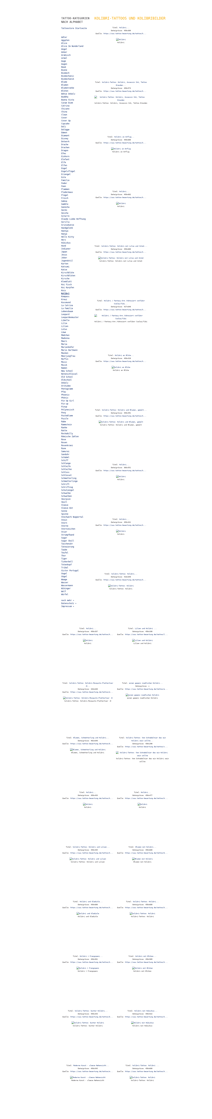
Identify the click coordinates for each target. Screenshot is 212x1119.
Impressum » (67, 606)
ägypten (65, 40)
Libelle (65, 320)
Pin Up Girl (67, 401)
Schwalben (66, 496)
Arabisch (66, 55)
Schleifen (66, 469)
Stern (64, 523)
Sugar (64, 538)
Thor (63, 556)
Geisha (64, 213)
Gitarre (65, 216)
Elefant (65, 159)
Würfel (64, 594)
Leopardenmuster (70, 317)
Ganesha (65, 207)
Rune (63, 448)
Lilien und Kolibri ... (146, 628)
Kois (63, 290)
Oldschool (66, 380)
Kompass (65, 296)
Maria (64, 344)
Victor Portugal (70, 570)
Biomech (65, 73)
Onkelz (64, 383)
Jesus (64, 255)
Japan (64, 252)
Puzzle (64, 418)
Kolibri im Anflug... (124, 137)
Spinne (64, 514)
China (64, 112)
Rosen (64, 442)
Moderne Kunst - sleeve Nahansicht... (91, 1065)
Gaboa (64, 201)
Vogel (64, 573)
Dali (63, 126)
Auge (63, 61)
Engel (64, 168)
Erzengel (66, 174)
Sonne (64, 511)
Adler (64, 37)
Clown (64, 115)
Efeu (63, 153)
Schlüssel (66, 475)
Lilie (64, 323)
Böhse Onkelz (68, 94)
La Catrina (67, 305)
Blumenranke (67, 88)
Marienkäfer (67, 347)
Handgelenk (67, 228)
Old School (67, 377)
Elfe (63, 162)
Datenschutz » (68, 603)
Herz (63, 240)
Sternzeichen (68, 529)
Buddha (64, 97)
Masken (64, 353)
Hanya (64, 234)
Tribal (64, 567)
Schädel (65, 457)
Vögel (64, 576)
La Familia (67, 308)
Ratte (64, 430)
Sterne (64, 526)
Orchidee (66, 386)
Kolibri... (124, 27)
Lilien (64, 326)
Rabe (63, 421)
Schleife (66, 466)
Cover (64, 118)
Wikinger (66, 588)
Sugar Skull (67, 541)
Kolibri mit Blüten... (145, 956)
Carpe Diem (67, 103)
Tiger (64, 559)
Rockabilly (67, 433)
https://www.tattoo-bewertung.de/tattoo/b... (91, 744)
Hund (63, 246)
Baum (63, 67)
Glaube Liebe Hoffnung (73, 219)
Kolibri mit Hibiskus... (145, 1011)
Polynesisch (67, 410)
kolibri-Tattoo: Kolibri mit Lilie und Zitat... (124, 246)
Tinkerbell (67, 561)
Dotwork (65, 141)
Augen (64, 64)
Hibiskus (66, 243)
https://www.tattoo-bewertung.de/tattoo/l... (146, 634)
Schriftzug (67, 487)
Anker (64, 52)
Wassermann (67, 585)
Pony (63, 413)
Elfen (64, 165)
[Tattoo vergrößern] (121, 39)
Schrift (65, 484)
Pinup (64, 407)
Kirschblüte (67, 272)
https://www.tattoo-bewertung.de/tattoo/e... (146, 689)
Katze (64, 269)
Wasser (64, 582)
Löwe (63, 332)
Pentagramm (67, 389)
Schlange (66, 463)
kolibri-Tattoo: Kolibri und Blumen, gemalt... (124, 410)
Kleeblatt (66, 281)
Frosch (64, 198)
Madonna (65, 338)
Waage (64, 579)
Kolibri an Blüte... (124, 355)
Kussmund (66, 302)
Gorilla (65, 222)
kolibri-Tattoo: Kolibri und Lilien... (91, 847)
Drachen (65, 147)
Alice (64, 43)
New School (67, 371)
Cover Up (66, 121)
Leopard (65, 314)
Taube (64, 550)
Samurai (65, 451)
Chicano (65, 109)
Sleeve (64, 505)
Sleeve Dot (67, 508)
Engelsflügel (68, 171)
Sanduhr (65, 454)
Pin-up (64, 404)
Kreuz (64, 299)
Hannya (64, 231)
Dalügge (65, 129)
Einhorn (65, 156)
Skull (64, 502)
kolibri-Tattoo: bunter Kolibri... (91, 1011)
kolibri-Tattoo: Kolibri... (124, 574)
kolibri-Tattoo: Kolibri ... (145, 1065)
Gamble (64, 204)
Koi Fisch (66, 284)
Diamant (65, 135)
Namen (64, 368)
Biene (64, 70)
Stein (64, 520)
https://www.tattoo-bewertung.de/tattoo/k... (125, 33)
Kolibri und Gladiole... (91, 901)
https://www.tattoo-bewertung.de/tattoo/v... (146, 747)
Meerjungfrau (68, 356)
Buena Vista (67, 100)
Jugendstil (67, 261)
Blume (64, 82)
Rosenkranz (67, 445)
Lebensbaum (67, 311)
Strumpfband (67, 535)
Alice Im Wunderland (72, 46)
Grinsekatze (67, 225)
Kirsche (65, 278)
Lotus (64, 329)
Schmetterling (68, 478)
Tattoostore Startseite (74, 28)
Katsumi (65, 267)
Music (64, 362)
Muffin (64, 359)
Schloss (65, 472)
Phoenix (65, 395)
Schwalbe (66, 493)
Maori (64, 341)
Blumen (64, 85)
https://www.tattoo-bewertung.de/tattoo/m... (91, 692)
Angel (64, 49)
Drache (64, 144)
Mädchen (65, 335)
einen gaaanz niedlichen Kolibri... (146, 683)
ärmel (64, 58)
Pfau (63, 392)
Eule (63, 177)
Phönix (64, 398)
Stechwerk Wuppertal (72, 517)
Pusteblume (67, 415)
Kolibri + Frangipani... (91, 956)
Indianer (66, 249)
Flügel (64, 195)
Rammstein (66, 424)
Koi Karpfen (67, 287)
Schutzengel (67, 490)
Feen (63, 186)
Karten (64, 264)
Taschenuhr (67, 544)
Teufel (64, 553)
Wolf (63, 591)
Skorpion (66, 499)
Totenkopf (66, 564)
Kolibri (65, 293)
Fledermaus (67, 192)
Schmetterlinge (69, 481)
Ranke (64, 427)
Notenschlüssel (69, 374)
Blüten (64, 91)
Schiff (64, 460)
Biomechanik (67, 79)
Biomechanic (67, 76)
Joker (64, 258)
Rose (63, 439)
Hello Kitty (67, 237)
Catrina (65, 106)
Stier (64, 532)
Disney (64, 138)
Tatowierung (67, 547)
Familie (65, 180)
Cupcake (65, 123)
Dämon (64, 132)
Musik (64, 365)
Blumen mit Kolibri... (145, 847)
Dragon (64, 150)
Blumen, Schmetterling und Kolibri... (91, 738)
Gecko (64, 210)
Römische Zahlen (70, 436)
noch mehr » (67, 600)
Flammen (65, 189)
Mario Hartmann (69, 350)
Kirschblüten (68, 275)
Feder (64, 183)
